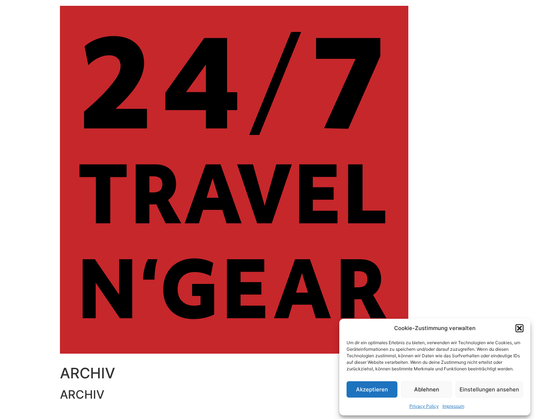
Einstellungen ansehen (489, 389)
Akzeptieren (372, 389)
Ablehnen (426, 389)
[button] (519, 328)
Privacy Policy (424, 406)
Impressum (453, 406)
